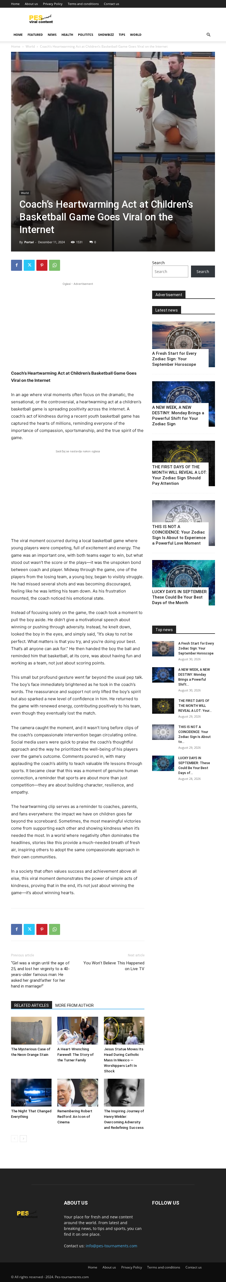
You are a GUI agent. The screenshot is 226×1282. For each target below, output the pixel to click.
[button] (208, 34)
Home (15, 4)
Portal (29, 242)
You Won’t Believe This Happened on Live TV (114, 966)
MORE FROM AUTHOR (74, 1005)
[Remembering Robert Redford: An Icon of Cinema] (77, 1093)
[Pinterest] (41, 265)
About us (31, 4)
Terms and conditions (83, 4)
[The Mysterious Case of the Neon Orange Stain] (31, 1031)
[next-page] (23, 1138)
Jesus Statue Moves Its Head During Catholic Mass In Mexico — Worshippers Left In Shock (123, 1060)
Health (67, 35)
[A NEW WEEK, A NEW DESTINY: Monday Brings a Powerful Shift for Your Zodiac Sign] (163, 675)
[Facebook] (16, 265)
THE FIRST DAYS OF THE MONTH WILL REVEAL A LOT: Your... (195, 706)
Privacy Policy (53, 4)
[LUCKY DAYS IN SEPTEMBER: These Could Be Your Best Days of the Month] (183, 582)
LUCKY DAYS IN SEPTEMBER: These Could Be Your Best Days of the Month (180, 597)
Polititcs (85, 35)
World (135, 35)
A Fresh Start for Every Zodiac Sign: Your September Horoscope (174, 359)
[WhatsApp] (54, 265)
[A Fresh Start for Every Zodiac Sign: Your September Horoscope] (183, 344)
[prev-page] (14, 1138)
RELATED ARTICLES (31, 1005)
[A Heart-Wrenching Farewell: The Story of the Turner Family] (77, 1031)
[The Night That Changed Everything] (31, 1093)
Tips (122, 35)
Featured (35, 35)
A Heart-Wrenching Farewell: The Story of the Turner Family (75, 1054)
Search (158, 262)
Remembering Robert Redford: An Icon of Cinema (74, 1116)
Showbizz (106, 35)
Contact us (111, 4)
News (52, 35)
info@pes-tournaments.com (111, 1245)
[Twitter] (29, 265)
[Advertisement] (77, 325)
